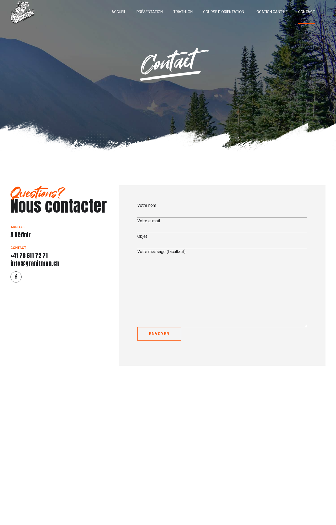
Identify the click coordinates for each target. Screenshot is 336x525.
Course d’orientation (223, 12)
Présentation (149, 12)
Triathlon (183, 12)
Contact (306, 12)
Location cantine (271, 12)
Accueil (119, 12)
